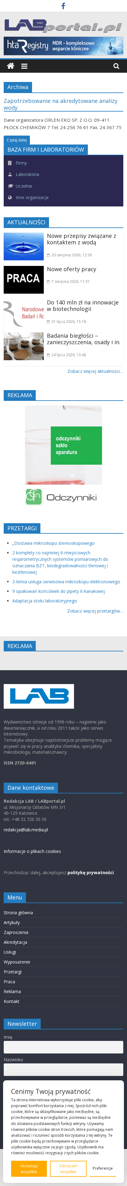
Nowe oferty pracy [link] (71, 269)
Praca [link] (9, 981)
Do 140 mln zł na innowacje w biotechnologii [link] (83, 306)
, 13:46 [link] (68, 354)
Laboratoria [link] (26, 174)
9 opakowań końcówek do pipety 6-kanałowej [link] (58, 591)
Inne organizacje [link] (31, 197)
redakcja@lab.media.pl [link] (26, 830)
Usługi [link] (10, 952)
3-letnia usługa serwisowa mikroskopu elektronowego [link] (66, 582)
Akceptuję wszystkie (29, 1168)
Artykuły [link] (12, 922)
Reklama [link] (12, 991)
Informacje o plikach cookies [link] (32, 851)
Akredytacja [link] (15, 942)
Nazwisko (13, 1059)
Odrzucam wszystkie (68, 1168)
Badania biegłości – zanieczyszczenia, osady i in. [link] (84, 339)
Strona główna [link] (18, 912)
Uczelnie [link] (23, 186)
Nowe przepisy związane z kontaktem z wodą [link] (81, 239)
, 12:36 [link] (71, 255)
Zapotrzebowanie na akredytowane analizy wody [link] (60, 104)
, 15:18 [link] (68, 321)
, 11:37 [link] (70, 281)
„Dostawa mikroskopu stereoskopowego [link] (53, 543)
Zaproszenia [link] (16, 932)
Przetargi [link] (13, 972)
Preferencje (103, 1168)
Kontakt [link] (11, 1001)
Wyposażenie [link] (17, 962)
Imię (8, 1037)
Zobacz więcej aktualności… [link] (95, 371)
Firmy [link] (20, 163)
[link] (63, 7)
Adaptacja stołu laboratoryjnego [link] (44, 601)
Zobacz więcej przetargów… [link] (95, 611)
